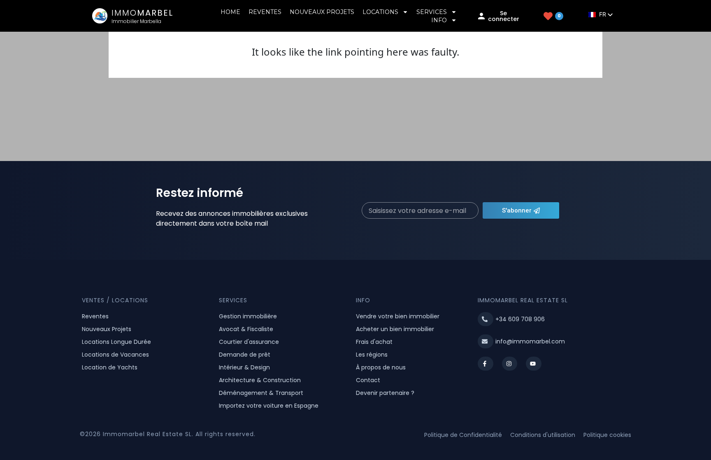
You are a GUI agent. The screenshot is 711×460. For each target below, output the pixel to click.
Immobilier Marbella (136, 21)
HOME (230, 12)
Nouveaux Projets (322, 12)
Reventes (265, 12)
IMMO (142, 13)
